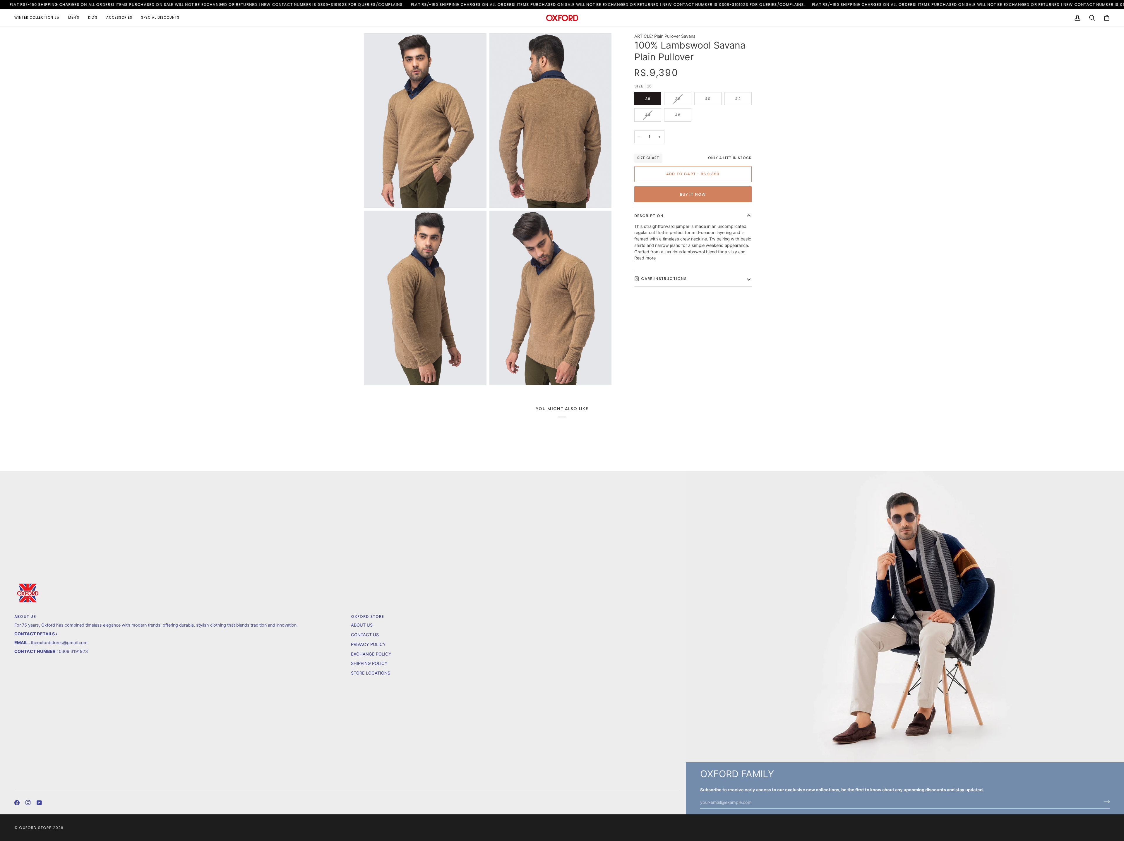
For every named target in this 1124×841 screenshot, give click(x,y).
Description (649, 216)
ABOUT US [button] (25, 616)
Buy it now (693, 194)
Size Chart (648, 158)
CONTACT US (365, 634)
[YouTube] (39, 802)
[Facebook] (17, 802)
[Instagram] (28, 802)
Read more (645, 258)
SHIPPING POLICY (369, 663)
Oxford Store (35, 827)
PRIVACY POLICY (368, 644)
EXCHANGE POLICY (371, 654)
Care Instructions (664, 278)
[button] (39, 17)
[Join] (1105, 801)
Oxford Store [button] (367, 616)
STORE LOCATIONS (370, 673)
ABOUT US (362, 625)
